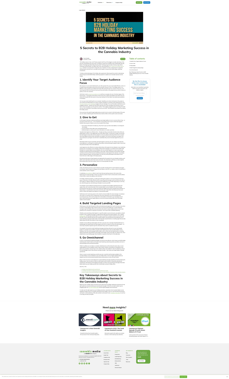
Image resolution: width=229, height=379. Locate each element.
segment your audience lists (94, 94)
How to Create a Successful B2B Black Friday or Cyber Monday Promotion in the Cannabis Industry (103, 272)
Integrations (117, 354)
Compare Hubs (119, 2)
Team (127, 359)
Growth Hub (106, 352)
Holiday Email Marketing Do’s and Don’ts (91, 269)
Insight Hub (106, 355)
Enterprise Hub (106, 359)
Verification (117, 365)
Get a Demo (146, 2)
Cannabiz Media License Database (87, 104)
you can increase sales (94, 287)
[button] (101, 2)
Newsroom (128, 361)
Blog (127, 352)
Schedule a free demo (115, 292)
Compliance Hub (107, 357)
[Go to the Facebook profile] (79, 363)
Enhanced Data (118, 361)
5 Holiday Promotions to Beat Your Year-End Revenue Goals (95, 270)
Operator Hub (106, 361)
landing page (82, 215)
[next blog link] (90, 325)
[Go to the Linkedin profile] (84, 363)
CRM (116, 363)
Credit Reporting (118, 356)
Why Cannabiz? (129, 357)
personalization (89, 173)
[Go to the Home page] (90, 352)
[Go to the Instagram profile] (87, 363)
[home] (85, 2)
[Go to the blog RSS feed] (89, 363)
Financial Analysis (118, 367)
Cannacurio (128, 355)
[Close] (227, 376)
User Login (139, 2)
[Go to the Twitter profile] (82, 363)
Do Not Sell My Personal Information (172, 376)
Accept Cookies (183, 376)
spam (110, 169)
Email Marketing (118, 358)
